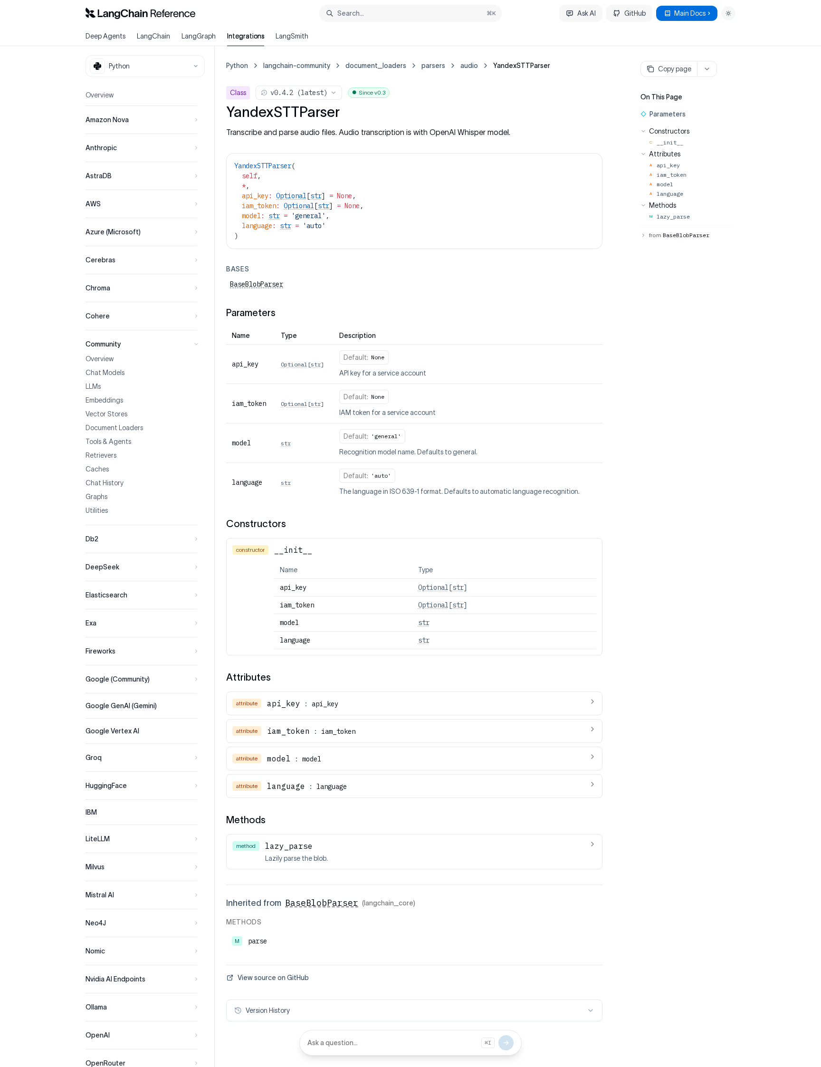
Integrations (245, 36)
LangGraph (198, 36)
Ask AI (586, 13)
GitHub (635, 13)
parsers (433, 65)
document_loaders (375, 65)
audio (469, 65)
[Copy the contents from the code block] (588, 165)
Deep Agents (105, 36)
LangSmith (292, 36)
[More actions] (707, 69)
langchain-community (296, 65)
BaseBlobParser (256, 284)
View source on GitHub (273, 977)
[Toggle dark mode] (728, 13)
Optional (291, 196)
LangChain (153, 36)
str (316, 196)
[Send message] (506, 1042)
